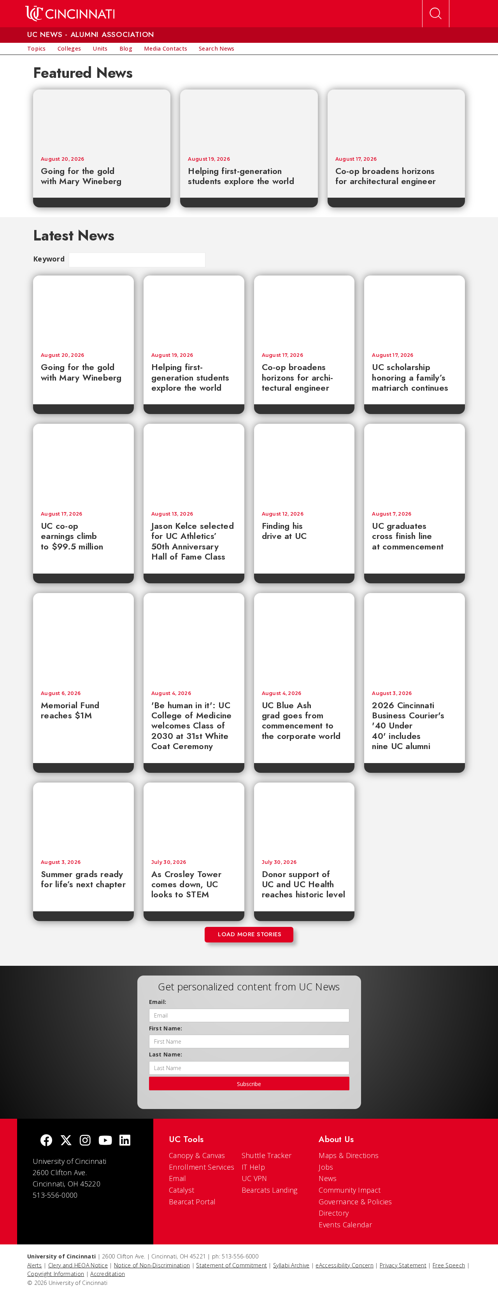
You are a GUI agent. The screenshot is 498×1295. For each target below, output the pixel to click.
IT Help (253, 1167)
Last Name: (165, 1054)
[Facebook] (46, 1141)
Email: (158, 1001)
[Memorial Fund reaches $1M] (83, 638)
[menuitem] (36, 48)
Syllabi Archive (291, 1265)
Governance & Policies (355, 1201)
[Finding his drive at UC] (304, 464)
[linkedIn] (124, 1141)
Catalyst (181, 1190)
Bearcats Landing (270, 1190)
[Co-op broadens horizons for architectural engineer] (396, 119)
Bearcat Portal (192, 1201)
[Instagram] (85, 1141)
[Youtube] (105, 1141)
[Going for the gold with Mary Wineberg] (101, 119)
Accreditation (107, 1273)
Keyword (49, 258)
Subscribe (249, 1084)
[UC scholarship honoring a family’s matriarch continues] (414, 310)
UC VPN (254, 1178)
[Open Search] (435, 13)
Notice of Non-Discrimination (152, 1265)
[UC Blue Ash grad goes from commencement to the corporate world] (304, 638)
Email (177, 1178)
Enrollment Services (202, 1167)
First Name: (165, 1028)
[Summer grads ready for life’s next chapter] (83, 817)
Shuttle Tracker (267, 1155)
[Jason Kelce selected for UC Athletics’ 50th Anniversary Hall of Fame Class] (194, 464)
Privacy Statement (403, 1265)
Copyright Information (55, 1273)
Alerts (34, 1265)
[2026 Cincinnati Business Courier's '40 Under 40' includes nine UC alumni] (414, 638)
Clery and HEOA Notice (78, 1265)
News (328, 1178)
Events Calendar (345, 1224)
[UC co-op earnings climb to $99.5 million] (83, 464)
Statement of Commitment (231, 1265)
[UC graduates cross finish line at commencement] (414, 464)
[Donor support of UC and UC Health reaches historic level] (304, 817)
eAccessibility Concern (345, 1265)
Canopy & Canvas (197, 1155)
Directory (334, 1213)
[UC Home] (69, 13)
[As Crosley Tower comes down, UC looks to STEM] (194, 817)
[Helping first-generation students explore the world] (248, 119)
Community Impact (350, 1190)
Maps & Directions (349, 1155)
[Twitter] (66, 1141)
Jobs (326, 1167)
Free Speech (449, 1265)
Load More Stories (249, 934)
